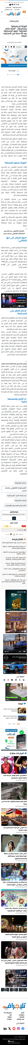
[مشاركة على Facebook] (22, 1028)
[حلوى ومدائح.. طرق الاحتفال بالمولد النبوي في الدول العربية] (14, 924)
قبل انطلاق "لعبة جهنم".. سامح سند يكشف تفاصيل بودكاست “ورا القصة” (15, 558)
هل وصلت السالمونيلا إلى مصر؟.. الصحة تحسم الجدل (14, 569)
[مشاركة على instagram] (14, 4)
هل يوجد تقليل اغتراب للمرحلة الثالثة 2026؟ (10, 710)
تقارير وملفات (14, 21)
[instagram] (16, 680)
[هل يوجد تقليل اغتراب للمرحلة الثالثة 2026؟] (22, 710)
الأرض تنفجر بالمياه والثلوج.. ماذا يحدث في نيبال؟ (14, 802)
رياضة (10, 1016)
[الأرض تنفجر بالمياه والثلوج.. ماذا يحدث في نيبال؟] (14, 791)
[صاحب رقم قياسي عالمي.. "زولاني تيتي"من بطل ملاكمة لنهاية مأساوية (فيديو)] (14, 950)
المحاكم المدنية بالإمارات (15, 505)
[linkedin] (23, 680)
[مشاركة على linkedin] (18, 4)
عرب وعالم (20, 1019)
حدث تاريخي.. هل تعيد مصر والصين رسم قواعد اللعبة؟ (15, 828)
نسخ (14, 518)
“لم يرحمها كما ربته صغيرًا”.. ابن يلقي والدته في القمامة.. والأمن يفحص (15, 564)
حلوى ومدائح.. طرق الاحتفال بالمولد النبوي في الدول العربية (16, 935)
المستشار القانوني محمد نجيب (15, 489)
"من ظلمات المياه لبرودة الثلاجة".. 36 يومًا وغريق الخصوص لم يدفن (14, 547)
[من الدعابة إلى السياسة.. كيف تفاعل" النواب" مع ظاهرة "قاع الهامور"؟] (14, 898)
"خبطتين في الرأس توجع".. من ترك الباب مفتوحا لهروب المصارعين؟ (15, 776)
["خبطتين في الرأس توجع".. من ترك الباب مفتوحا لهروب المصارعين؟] (14, 765)
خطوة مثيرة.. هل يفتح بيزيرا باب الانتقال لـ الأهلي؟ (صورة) (14, 553)
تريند (20, 703)
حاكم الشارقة (20, 483)
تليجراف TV (8, 1012)
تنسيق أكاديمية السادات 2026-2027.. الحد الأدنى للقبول (10, 717)
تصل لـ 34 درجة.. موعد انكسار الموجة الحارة (13, 542)
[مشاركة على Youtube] (14, 1028)
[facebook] (12, 680)
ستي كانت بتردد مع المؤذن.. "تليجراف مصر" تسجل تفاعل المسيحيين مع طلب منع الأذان (13, 581)
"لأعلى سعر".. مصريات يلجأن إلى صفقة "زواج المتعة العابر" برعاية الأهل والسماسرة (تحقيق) (15, 856)
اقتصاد (21, 1016)
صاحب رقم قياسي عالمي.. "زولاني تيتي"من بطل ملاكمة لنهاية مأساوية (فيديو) (14, 961)
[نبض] (4, 680)
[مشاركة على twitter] (16, 4)
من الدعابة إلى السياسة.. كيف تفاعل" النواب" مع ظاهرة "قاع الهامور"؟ (15, 909)
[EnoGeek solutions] (14, 1041)
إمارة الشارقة (20, 500)
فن (10, 1014)
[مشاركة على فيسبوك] (12, 4)
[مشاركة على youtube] (10, 5)
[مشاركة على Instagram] (18, 1028)
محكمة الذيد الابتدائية (16, 495)
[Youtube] (8, 680)
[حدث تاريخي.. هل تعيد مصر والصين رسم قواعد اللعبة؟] (14, 817)
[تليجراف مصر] (12, 14)
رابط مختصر (14, 512)
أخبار (22, 1012)
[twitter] (19, 680)
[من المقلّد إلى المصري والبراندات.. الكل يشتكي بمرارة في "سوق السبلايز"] (14, 872)
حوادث (9, 1019)
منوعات (21, 1014)
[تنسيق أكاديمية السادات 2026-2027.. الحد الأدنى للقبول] (22, 718)
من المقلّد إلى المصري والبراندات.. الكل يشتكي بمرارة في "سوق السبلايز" (15, 883)
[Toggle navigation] (24, 12)
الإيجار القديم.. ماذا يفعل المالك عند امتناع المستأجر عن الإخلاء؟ (14, 575)
